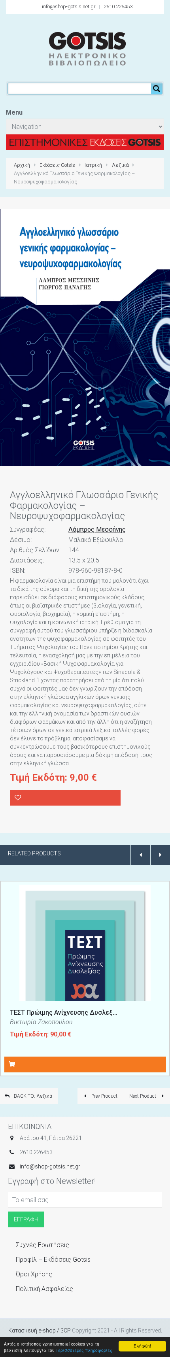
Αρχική (22, 165)
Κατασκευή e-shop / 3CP (39, 1330)
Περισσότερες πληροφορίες (84, 1350)
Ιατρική (93, 165)
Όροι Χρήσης (34, 1274)
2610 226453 (118, 6)
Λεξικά (120, 165)
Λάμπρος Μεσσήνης (97, 529)
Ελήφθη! (142, 1346)
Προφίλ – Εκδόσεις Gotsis (53, 1259)
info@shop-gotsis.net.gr (69, 6)
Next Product (143, 1096)
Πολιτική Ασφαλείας (44, 1289)
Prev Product (103, 1096)
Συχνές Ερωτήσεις (42, 1245)
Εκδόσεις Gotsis (57, 165)
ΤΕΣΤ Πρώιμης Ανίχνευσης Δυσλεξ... (63, 1012)
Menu (14, 112)
